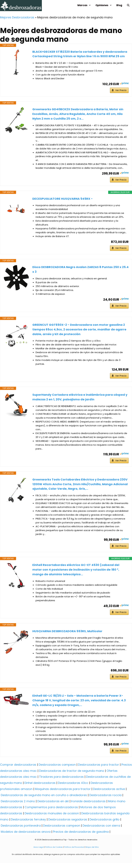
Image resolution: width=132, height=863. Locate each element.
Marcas (82, 5)
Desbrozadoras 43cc (73, 783)
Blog (119, 5)
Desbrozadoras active (109, 789)
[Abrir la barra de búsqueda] (128, 5)
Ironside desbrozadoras (88, 801)
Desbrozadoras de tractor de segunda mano (71, 771)
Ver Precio (121, 90)
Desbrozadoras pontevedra (21, 826)
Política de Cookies (54, 847)
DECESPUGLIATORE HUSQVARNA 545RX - (62, 199)
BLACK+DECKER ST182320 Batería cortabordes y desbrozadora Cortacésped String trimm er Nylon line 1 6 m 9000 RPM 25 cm (79, 54)
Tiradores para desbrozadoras (61, 777)
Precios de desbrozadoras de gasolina (81, 832)
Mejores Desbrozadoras (17, 17)
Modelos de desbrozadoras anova (26, 832)
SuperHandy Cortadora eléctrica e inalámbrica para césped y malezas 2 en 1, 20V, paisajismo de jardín (79, 397)
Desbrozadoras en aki (53, 801)
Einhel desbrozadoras (40, 783)
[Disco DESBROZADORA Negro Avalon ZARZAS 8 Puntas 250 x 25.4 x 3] (16, 278)
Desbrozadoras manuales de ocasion (52, 813)
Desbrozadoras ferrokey (28, 819)
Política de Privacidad (74, 847)
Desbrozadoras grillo (104, 819)
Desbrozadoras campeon (57, 765)
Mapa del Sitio (92, 847)
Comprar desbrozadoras (18, 765)
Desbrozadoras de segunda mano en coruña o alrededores (44, 795)
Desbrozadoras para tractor (98, 765)
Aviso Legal (38, 847)
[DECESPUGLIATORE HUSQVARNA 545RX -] (16, 209)
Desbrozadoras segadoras (67, 819)
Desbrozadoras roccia (105, 795)
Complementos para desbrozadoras (51, 807)
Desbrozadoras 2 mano (18, 801)
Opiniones (101, 5)
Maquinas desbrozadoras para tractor (63, 789)
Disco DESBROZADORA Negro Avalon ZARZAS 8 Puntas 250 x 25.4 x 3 (80, 269)
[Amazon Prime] (124, 83)
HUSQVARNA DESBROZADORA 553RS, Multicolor (67, 631)
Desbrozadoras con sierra (101, 826)
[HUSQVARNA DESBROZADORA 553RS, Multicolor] (16, 642)
